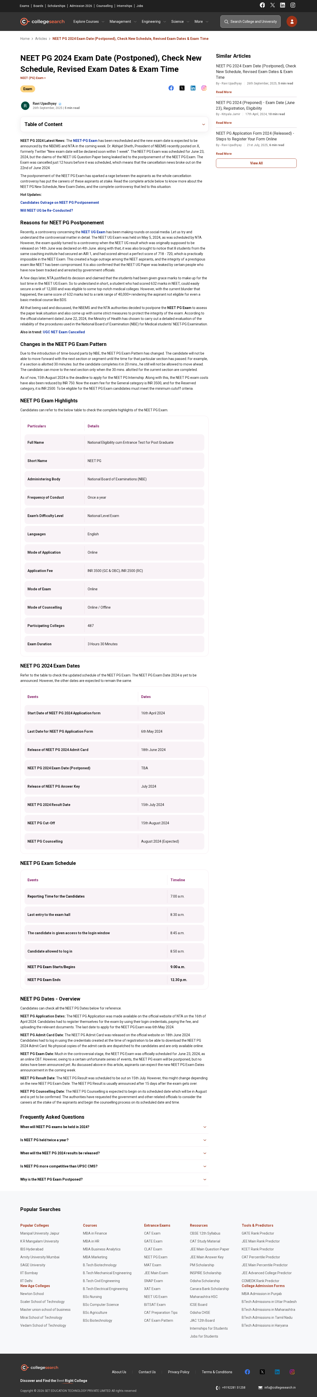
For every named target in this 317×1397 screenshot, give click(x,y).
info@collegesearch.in (280, 1387)
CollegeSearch (42, 22)
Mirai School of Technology (41, 1317)
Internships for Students (209, 1328)
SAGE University (32, 1265)
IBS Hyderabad (31, 1249)
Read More (224, 92)
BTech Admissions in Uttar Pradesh (269, 1302)
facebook (247, 1372)
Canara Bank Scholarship (209, 1289)
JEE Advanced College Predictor (267, 1273)
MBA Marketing (95, 1257)
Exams (24, 6)
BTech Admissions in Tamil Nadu (267, 1317)
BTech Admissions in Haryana (265, 1325)
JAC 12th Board (202, 1320)
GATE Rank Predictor (258, 1233)
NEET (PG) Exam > (33, 78)
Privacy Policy (178, 1372)
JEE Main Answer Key (207, 1257)
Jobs (139, 6)
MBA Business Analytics (102, 1249)
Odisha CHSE (200, 1313)
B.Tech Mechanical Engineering (107, 1273)
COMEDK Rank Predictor (260, 1281)
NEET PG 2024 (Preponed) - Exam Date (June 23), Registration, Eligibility (255, 105)
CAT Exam (152, 1233)
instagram (291, 1372)
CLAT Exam (153, 1249)
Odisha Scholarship (205, 1281)
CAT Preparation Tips (161, 1313)
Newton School (32, 1294)
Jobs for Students (204, 1336)
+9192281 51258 (233, 1387)
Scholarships (56, 6)
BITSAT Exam (155, 1305)
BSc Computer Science (101, 1305)
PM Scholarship (202, 1265)
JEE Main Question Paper (209, 1249)
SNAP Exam (153, 1281)
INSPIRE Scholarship (205, 1273)
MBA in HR (91, 1241)
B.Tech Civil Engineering (101, 1281)
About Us (119, 1372)
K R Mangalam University (39, 1241)
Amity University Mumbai (39, 1257)
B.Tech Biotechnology (100, 1265)
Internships (124, 6)
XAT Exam (152, 1289)
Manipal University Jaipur (39, 1233)
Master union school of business (45, 1310)
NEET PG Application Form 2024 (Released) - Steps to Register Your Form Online (255, 136)
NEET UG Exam (155, 1297)
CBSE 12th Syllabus (205, 1233)
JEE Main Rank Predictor (261, 1241)
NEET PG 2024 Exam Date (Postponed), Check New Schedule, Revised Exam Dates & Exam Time (256, 72)
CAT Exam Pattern (158, 1320)
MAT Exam (152, 1265)
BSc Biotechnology (97, 1320)
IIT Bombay (29, 1273)
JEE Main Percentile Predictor (265, 1265)
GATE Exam (153, 1241)
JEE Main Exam (156, 1273)
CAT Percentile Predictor (261, 1257)
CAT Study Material (205, 1241)
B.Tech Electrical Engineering (105, 1289)
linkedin (277, 1372)
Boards (38, 6)
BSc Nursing (92, 1297)
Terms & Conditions (217, 1372)
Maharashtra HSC (204, 1297)
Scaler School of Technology (42, 1302)
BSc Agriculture (95, 1313)
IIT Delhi (26, 1281)
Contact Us (147, 1372)
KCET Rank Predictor (258, 1249)
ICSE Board (198, 1305)
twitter (262, 1372)
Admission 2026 (81, 6)
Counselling (104, 6)
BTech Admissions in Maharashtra (268, 1310)
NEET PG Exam (155, 1257)
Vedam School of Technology (43, 1325)
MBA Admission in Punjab (262, 1294)
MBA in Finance (95, 1233)
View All (256, 163)
